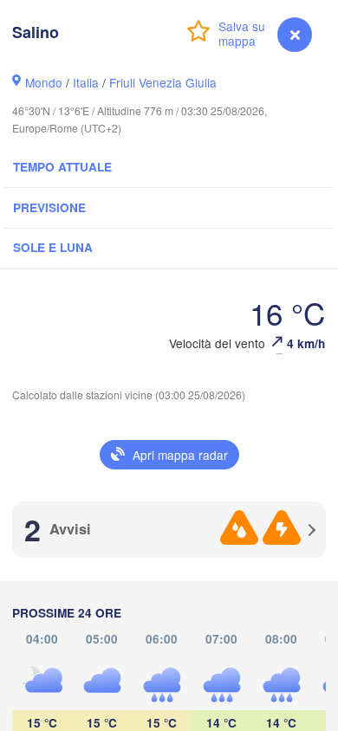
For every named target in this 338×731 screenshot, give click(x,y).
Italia (86, 82)
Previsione (49, 207)
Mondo (43, 82)
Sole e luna (53, 247)
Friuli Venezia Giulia (163, 82)
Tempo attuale (62, 166)
